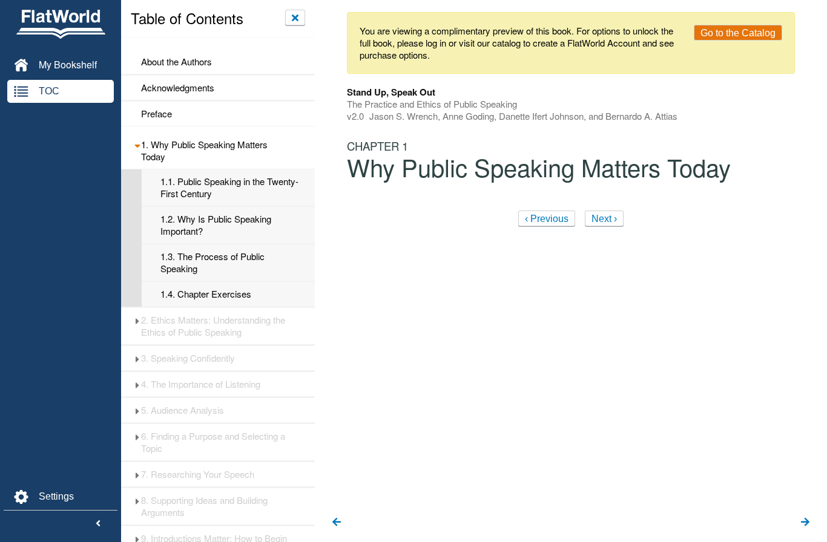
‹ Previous (546, 219)
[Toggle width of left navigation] (98, 524)
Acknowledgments (177, 88)
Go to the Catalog (738, 33)
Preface (156, 114)
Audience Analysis (182, 410)
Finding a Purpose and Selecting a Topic (213, 442)
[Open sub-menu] (137, 145)
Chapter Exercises (205, 294)
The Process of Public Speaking (212, 262)
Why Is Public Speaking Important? (215, 225)
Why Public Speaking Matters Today (204, 151)
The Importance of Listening (200, 384)
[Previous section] (337, 523)
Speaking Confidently (188, 358)
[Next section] (805, 523)
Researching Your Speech (197, 474)
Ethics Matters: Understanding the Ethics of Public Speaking (213, 326)
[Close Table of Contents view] (295, 17)
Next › (604, 219)
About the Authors (176, 62)
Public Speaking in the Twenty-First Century (229, 187)
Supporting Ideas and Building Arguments (204, 506)
